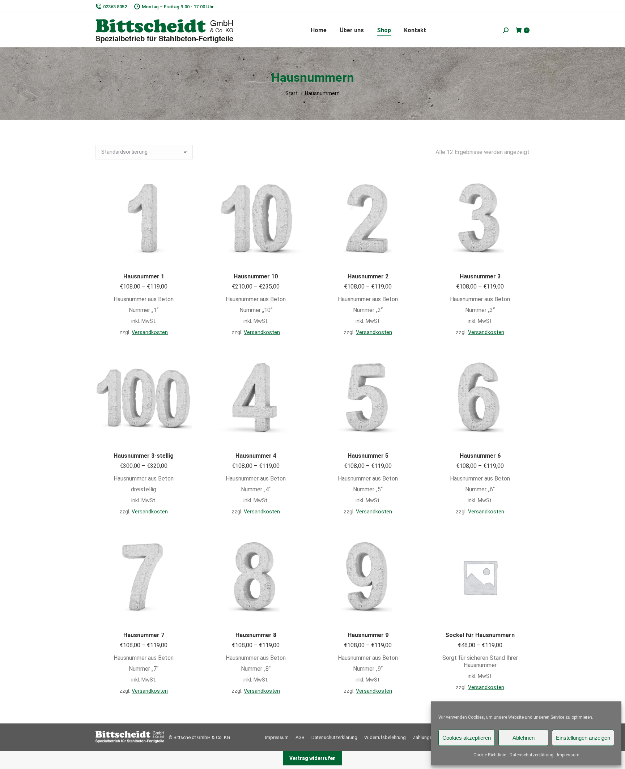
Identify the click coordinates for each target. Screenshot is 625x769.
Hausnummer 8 (255, 635)
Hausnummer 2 (368, 276)
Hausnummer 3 (480, 276)
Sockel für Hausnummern (480, 635)
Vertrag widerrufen (312, 758)
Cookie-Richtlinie (489, 754)
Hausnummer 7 (143, 635)
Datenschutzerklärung (531, 754)
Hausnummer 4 (255, 455)
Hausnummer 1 (143, 276)
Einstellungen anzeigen (583, 738)
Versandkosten (150, 332)
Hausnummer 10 (256, 276)
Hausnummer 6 (480, 455)
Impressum (568, 754)
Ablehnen (524, 738)
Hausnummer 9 (368, 635)
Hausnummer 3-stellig (144, 455)
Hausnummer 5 (368, 455)
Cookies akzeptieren (466, 738)
